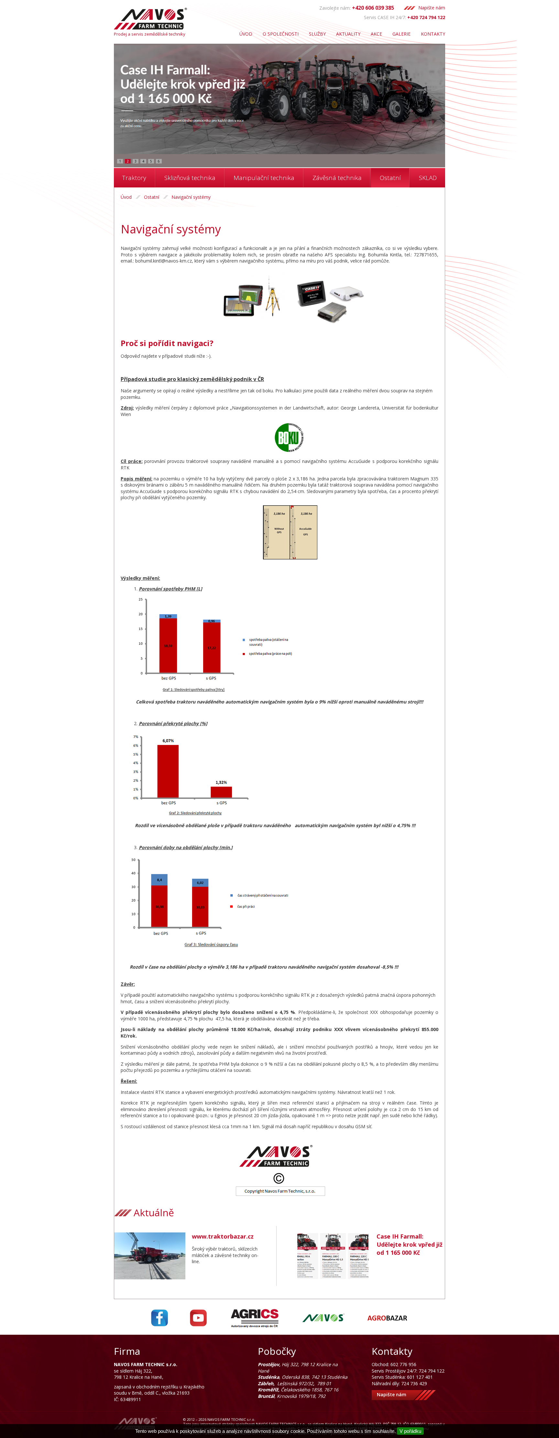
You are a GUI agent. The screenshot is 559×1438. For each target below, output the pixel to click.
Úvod (245, 34)
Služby (317, 34)
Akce (376, 34)
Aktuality (348, 34)
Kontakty (433, 34)
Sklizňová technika (189, 178)
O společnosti (281, 34)
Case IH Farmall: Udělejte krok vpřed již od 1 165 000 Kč (410, 1244)
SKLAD (428, 178)
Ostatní (390, 178)
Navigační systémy (191, 197)
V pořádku (410, 1431)
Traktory (134, 178)
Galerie (401, 34)
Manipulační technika (264, 178)
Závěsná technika (337, 178)
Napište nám (431, 8)
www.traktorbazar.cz (223, 1236)
